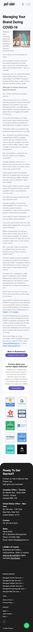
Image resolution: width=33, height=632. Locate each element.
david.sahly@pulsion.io (11, 343)
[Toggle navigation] (23, 4)
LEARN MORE (16, 388)
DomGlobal (15, 558)
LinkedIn (15, 312)
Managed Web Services (11, 591)
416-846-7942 (14, 537)
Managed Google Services (12, 580)
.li (4, 621)
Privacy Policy (8, 602)
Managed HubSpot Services (12, 583)
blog (4, 616)
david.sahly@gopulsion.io (18, 539)
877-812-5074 (12, 523)
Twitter (5, 312)
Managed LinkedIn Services (12, 586)
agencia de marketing (11, 555)
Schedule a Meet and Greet (17, 355)
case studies (7, 613)
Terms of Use (7, 600)
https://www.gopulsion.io (11, 345)
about (5, 611)
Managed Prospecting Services (13, 588)
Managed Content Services (12, 577)
